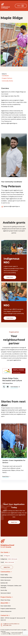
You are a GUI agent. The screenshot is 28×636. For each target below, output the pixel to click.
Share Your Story (5, 600)
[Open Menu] (22, 6)
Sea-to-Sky (4, 590)
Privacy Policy (6, 632)
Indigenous (9, 559)
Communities (5, 572)
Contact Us (4, 615)
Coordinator (5, 75)
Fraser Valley (4, 574)
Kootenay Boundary (6, 577)
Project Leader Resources (8, 608)
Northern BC (4, 583)
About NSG (4, 603)
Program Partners (7, 78)
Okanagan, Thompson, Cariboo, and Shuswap (11, 586)
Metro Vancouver (6, 580)
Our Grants (4, 552)
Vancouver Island (6, 593)
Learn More (10, 277)
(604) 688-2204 (7, 625)
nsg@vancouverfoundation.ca (11, 623)
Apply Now (14, 522)
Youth (7, 562)
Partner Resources (6, 611)
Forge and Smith (16, 634)
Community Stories (7, 81)
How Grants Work (6, 606)
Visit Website (14, 386)
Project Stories (6, 597)
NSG (5, 555)
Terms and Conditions (17, 632)
